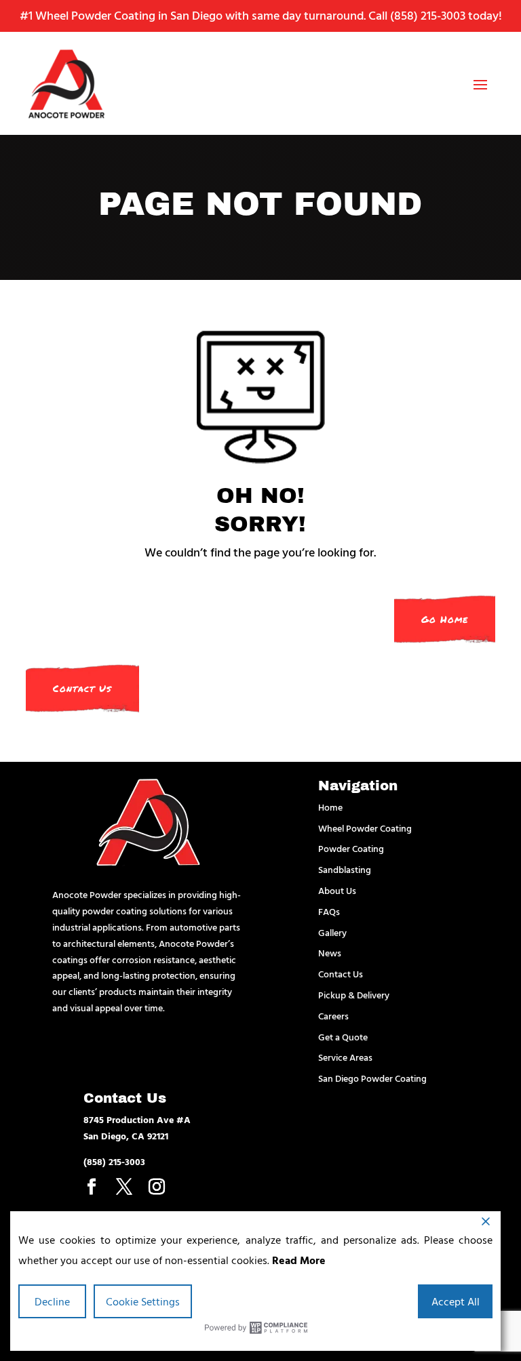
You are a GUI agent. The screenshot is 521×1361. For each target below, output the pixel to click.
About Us (337, 890)
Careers (333, 1016)
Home (330, 807)
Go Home (444, 619)
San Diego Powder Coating (372, 1078)
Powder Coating (351, 848)
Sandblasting (344, 869)
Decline (52, 1301)
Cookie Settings (143, 1301)
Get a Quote (343, 1037)
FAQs (329, 911)
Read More (299, 1260)
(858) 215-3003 (427, 15)
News (329, 953)
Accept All (455, 1301)
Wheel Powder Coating (365, 828)
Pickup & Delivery (353, 995)
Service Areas (345, 1057)
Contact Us (82, 688)
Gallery (332, 932)
